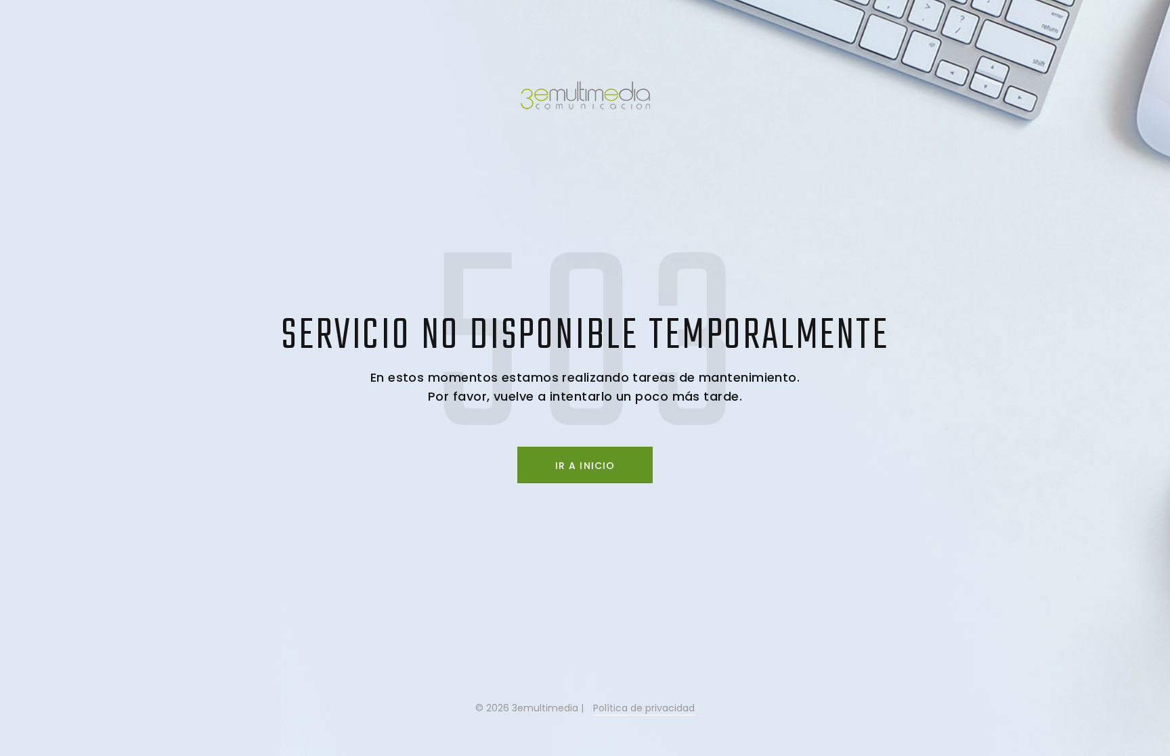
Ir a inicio (585, 465)
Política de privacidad (644, 708)
